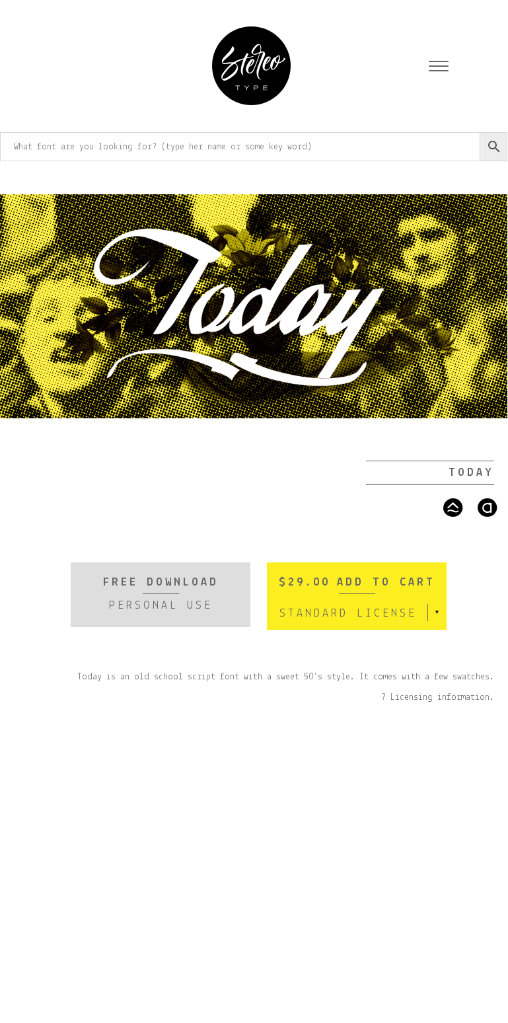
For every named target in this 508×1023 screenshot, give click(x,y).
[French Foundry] (251, 67)
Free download (161, 594)
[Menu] (438, 68)
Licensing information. (442, 697)
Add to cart (386, 583)
